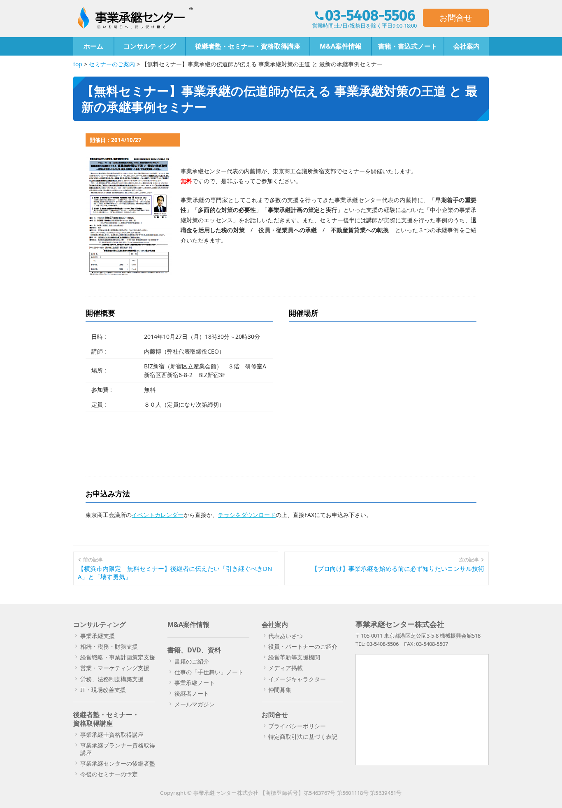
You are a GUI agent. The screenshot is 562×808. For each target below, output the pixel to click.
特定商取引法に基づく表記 (302, 736)
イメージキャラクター (297, 679)
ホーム (93, 46)
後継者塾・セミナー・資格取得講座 (247, 46)
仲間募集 (279, 690)
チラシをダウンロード (247, 515)
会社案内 (466, 46)
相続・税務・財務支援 (109, 646)
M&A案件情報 (341, 46)
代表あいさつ (285, 636)
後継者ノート (191, 693)
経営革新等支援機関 (294, 657)
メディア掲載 (285, 668)
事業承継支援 (97, 636)
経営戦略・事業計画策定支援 (117, 657)
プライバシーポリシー (297, 726)
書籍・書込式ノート (407, 46)
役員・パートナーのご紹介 (302, 646)
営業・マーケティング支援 (114, 668)
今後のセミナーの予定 (109, 774)
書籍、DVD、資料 (194, 649)
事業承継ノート (194, 683)
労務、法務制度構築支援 (112, 679)
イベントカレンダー (157, 515)
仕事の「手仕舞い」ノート (209, 672)
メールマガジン (194, 704)
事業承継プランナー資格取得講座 (117, 749)
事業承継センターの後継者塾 (117, 763)
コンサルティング (149, 46)
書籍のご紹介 (191, 661)
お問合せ (455, 17)
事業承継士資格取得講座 (112, 734)
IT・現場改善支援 (103, 690)
